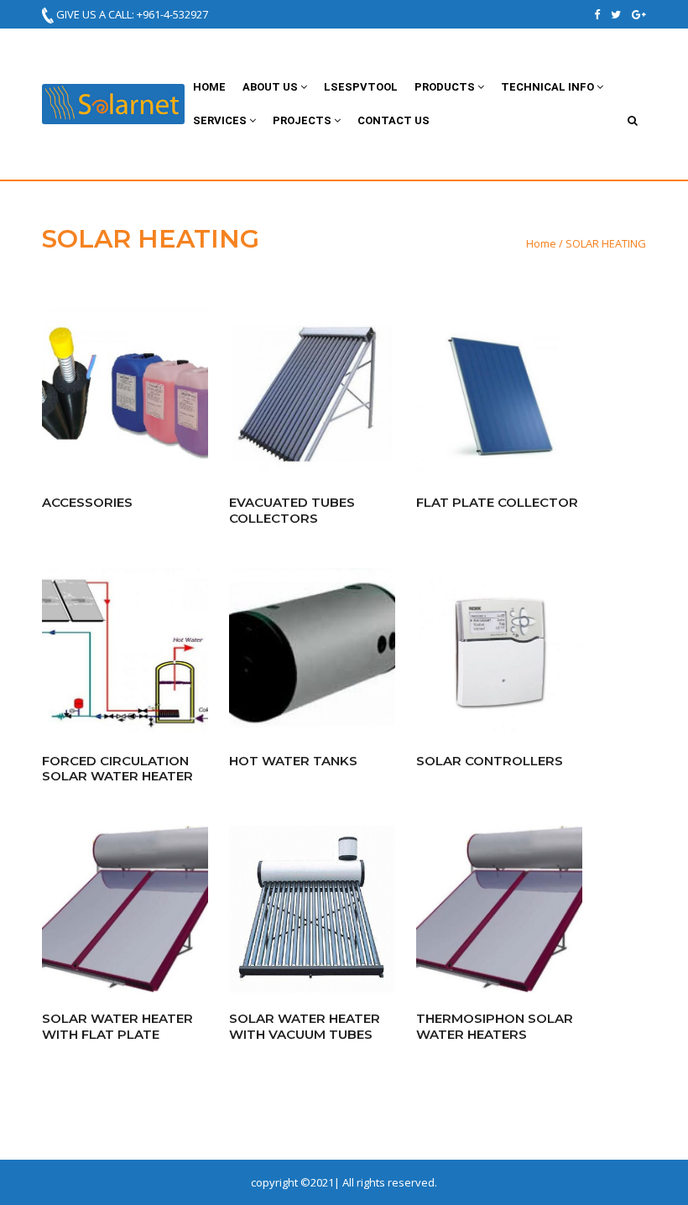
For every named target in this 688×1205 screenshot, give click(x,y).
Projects (303, 120)
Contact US (393, 120)
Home (209, 87)
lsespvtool (361, 87)
